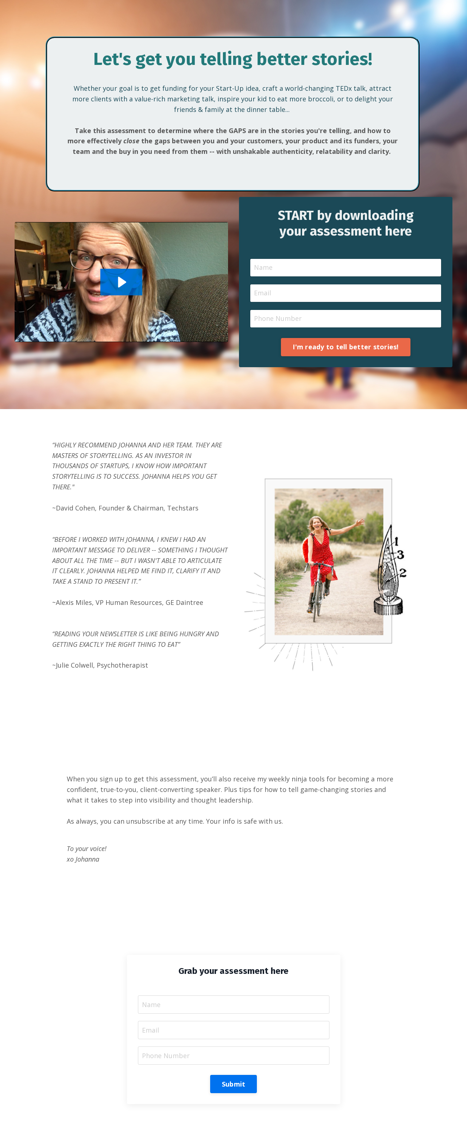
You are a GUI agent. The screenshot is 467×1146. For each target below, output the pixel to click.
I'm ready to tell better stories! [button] (345, 346)
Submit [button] (234, 1084)
